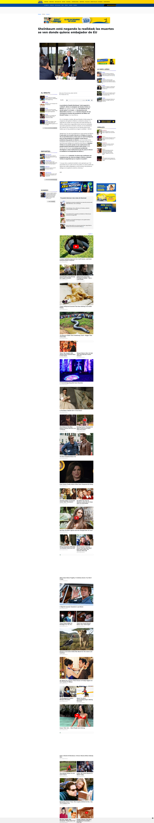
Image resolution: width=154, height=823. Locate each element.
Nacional (68, 1)
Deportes (82, 1)
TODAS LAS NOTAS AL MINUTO (50, 128)
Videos (66, 5)
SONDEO (44, 190)
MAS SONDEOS (51, 201)
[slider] (75, 100)
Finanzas (52, 5)
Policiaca (87, 1)
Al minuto (46, 5)
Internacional (75, 1)
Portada (46, 1)
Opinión (70, 5)
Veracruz (51, 1)
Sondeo (75, 5)
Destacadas (57, 5)
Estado (63, 1)
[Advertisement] (49, 139)
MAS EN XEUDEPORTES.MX (51, 179)
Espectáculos (94, 1)
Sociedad (100, 1)
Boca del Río (58, 1)
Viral (62, 5)
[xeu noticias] (40, 1)
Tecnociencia (106, 1)
